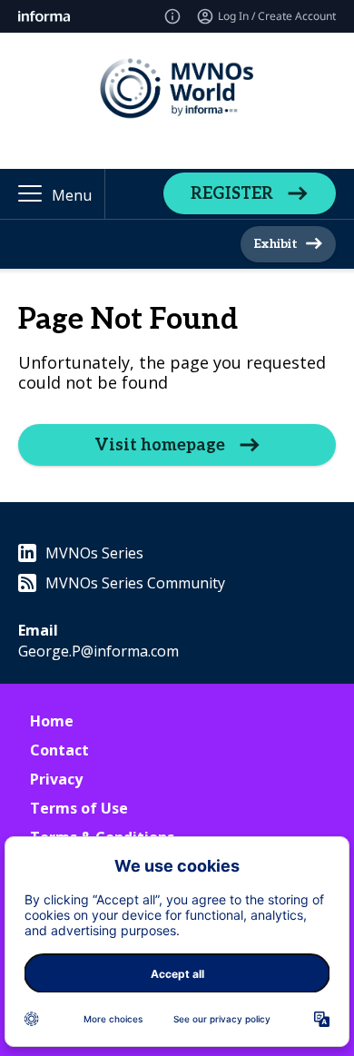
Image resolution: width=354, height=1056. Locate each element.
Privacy (56, 779)
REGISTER (232, 193)
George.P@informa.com (98, 651)
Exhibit (275, 244)
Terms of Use (79, 808)
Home (52, 721)
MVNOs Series (94, 553)
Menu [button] (72, 195)
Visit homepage (159, 445)
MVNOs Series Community (135, 583)
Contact (59, 750)
